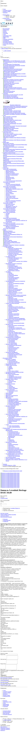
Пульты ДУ (10, 330)
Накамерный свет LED (11, 363)
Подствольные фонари (11, 457)
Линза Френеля (14, 130)
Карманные (12, 127)
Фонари (9, 233)
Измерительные (14, 128)
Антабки (8, 213)
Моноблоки (11, 445)
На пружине (11, 276)
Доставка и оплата (7, 10)
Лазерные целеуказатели (13, 433)
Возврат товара (6, 695)
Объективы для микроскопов (12, 173)
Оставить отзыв (4, 498)
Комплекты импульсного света (15, 257)
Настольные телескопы (20, 113)
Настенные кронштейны (13, 313)
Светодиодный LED (12, 361)
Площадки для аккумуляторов (15, 418)
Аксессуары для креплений (9, 212)
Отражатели (11, 375)
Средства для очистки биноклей (13, 184)
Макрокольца (11, 326)
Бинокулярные (14, 71)
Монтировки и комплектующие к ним (14, 188)
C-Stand (10, 366)
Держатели (10, 316)
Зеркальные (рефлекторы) (21, 106)
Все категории (6, 28)
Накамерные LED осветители (15, 267)
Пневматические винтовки (14, 451)
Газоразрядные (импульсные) (14, 345)
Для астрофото (9, 192)
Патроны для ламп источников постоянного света (15, 255)
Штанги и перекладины (13, 310)
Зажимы (10, 312)
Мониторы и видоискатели (12, 395)
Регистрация (8, 19)
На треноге (11, 136)
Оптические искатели (10, 195)
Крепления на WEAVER (13, 447)
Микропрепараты (10, 171)
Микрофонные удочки (13, 400)
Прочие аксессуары (12, 334)
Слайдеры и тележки (10, 383)
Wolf (9, 438)
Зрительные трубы (7, 35)
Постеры (8, 199)
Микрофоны (8, 397)
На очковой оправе (17, 120)
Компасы (10, 230)
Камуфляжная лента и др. (14, 454)
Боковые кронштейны (13, 444)
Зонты (8, 243)
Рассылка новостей (7, 714)
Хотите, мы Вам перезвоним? (15, 48)
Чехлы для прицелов (10, 211)
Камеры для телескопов (11, 187)
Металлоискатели (16, 242)
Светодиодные (11, 351)
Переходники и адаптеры (14, 270)
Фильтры (8, 194)
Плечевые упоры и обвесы (12, 379)
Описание (5, 519)
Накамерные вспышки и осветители (14, 263)
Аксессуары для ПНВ (8, 202)
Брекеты (10, 382)
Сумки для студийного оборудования (16, 333)
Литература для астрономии (12, 198)
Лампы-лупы (13, 122)
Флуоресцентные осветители (14, 250)
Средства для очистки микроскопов (14, 180)
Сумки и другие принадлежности (13, 185)
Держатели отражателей (13, 317)
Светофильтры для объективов (15, 327)
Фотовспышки (11, 264)
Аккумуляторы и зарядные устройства (16, 328)
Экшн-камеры (14, 241)
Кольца (10, 443)
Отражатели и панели (13, 285)
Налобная (11, 118)
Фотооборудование (7, 41)
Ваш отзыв (3, 669)
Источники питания (10, 204)
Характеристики (6, 520)
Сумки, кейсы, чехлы (10, 197)
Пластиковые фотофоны (13, 277)
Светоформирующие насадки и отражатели (15, 281)
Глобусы (10, 240)
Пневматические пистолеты (14, 452)
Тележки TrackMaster (13, 388)
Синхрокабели (11, 341)
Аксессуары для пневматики (9, 225)
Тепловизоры (6, 40)
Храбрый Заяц (11, 440)
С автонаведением (17, 110)
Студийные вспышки (10, 256)
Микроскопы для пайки (20, 73)
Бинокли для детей (17, 80)
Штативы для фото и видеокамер (15, 296)
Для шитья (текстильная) (20, 125)
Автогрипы (10, 391)
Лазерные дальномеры (8, 39)
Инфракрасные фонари (11, 207)
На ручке (10, 117)
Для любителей (14, 97)
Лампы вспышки (12, 260)
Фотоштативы (11, 408)
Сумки (7, 424)
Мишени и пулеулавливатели (12, 226)
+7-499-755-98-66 (7, 50)
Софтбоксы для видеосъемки (14, 377)
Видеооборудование (7, 42)
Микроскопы (6, 29)
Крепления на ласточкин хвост (15, 449)
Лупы (4, 34)
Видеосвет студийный (11, 359)
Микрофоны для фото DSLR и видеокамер (17, 401)
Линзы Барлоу (9, 190)
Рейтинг (2, 672)
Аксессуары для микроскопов (9, 169)
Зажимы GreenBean (12, 421)
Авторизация (9, 20)
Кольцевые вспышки (13, 265)
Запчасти (8, 176)
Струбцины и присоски (13, 300)
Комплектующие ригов (13, 415)
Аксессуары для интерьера (9, 228)
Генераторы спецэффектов (12, 352)
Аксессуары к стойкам (13, 370)
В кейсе (9, 77)
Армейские (11, 84)
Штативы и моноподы (11, 405)
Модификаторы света (10, 373)
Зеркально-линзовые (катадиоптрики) (14, 108)
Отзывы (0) (5, 521)
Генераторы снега (12, 355)
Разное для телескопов (11, 201)
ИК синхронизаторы (13, 339)
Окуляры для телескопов (11, 191)
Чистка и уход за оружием (14, 456)
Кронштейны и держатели (14, 419)
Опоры (7, 214)
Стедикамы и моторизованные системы (14, 372)
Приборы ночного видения (9, 152)
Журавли (10, 305)
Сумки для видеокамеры (13, 425)
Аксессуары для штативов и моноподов (17, 302)
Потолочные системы (13, 309)
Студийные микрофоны (13, 404)
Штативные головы (12, 298)
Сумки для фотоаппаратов (14, 426)
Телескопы (5, 33)
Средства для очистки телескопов (13, 200)
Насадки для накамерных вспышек (16, 283)
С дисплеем (12, 72)
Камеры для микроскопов (11, 170)
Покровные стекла (10, 177)
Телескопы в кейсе (17, 111)
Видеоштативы (11, 407)
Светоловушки (11, 340)
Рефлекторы (11, 286)
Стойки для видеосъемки (11, 365)
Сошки (7, 216)
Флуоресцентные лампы (13, 347)
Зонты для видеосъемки (13, 374)
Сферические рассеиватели (14, 290)
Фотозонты (10, 284)
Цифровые (11, 67)
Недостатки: (3, 663)
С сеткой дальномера (18, 151)
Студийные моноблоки (13, 258)
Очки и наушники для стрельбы (13, 458)
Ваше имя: (3, 654)
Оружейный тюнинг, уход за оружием (14, 453)
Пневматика (11, 439)
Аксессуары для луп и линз (9, 222)
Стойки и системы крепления (12, 303)
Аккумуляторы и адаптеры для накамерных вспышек (15, 269)
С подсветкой (13, 116)
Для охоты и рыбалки (19, 79)
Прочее (4, 31)
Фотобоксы (10, 321)
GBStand (10, 367)
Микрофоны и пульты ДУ (11, 206)
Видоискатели (11, 331)
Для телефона (13, 74)
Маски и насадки (9, 205)
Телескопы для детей (18, 94)
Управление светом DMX (14, 362)
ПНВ (4, 38)
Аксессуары (5, 167)
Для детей (11, 132)
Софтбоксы (10, 282)
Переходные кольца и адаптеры (15, 292)
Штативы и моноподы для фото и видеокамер (16, 295)
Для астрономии (15, 83)
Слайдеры (10, 386)
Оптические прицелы (13, 431)
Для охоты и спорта (17, 134)
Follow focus (11, 380)
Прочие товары (6, 428)
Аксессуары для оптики (8, 43)
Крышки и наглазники (11, 209)
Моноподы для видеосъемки (14, 409)
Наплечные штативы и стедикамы (16, 299)
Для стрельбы (13, 135)
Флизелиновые (11, 279)
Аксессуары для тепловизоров (10, 218)
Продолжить (3, 675)
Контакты (5, 12)
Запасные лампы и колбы (11, 344)
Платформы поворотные (13, 320)
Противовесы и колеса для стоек (15, 306)
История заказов (6, 712)
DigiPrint (10, 272)
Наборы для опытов (10, 172)
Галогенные (11, 346)
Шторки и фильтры (12, 291)
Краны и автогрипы (10, 389)
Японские (11, 92)
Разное (4, 45)
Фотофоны (8, 271)
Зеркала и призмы (10, 193)
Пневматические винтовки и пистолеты (15, 450)
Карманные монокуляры (20, 149)
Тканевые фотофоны (13, 278)
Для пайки (11, 129)
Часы (8, 239)
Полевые (10, 86)
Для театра (11, 81)
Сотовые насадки (12, 293)
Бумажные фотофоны (13, 275)
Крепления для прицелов (11, 442)
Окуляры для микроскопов (12, 174)
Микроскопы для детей (20, 60)
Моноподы (10, 297)
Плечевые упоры (12, 381)
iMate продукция (9, 396)
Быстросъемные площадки (14, 410)
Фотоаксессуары (9, 324)
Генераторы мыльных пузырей (15, 354)
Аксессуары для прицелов (9, 208)
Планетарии (12, 232)
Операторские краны (13, 390)
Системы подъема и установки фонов (16, 307)
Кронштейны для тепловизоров (13, 219)
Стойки (10, 304)
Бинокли (5, 32)
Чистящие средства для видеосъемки (16, 423)
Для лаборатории (16, 64)
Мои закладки (6, 713)
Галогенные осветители (13, 249)
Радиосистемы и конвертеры (14, 403)
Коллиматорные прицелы (14, 432)
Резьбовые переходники (13, 314)
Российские (12, 91)
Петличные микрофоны (13, 402)
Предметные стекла (10, 178)
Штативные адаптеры (13, 411)
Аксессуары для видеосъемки (12, 414)
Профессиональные (17, 87)
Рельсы (10, 384)
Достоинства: (4, 659)
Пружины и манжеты (10, 227)
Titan (9, 369)
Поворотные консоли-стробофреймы (16, 318)
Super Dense (11, 274)
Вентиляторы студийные (13, 353)
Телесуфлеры (9, 394)
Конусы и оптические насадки (15, 289)
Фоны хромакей (9, 393)
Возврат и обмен (7, 11)
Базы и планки (11, 446)
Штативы (8, 183)
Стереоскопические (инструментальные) (12, 70)
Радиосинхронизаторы (13, 338)
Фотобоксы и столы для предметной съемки (15, 319)
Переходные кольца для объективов (16, 325)
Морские (10, 85)
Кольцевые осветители (13, 253)
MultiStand (10, 368)
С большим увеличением (21, 88)
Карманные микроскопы (20, 76)
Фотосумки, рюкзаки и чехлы (15, 332)
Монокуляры (6, 36)
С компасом (12, 150)
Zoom (8, 90)
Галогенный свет (12, 360)
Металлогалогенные (12, 348)
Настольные (12, 121)
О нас (4, 9)
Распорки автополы (12, 311)
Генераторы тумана (12, 356)
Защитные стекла (12, 349)
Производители (6, 696)
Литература (8, 179)
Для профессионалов (18, 98)
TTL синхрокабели (12, 342)
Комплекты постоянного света (15, 248)
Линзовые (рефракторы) (15, 104)
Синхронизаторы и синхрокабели (13, 337)
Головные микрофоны (13, 398)
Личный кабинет (7, 710)
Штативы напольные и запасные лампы (15, 223)
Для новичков (14, 95)
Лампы (9, 422)
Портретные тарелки (13, 288)
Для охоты (11, 143)
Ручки (7, 215)
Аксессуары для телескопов (9, 186)
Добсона (10, 109)
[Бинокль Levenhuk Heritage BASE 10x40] (12, 470)
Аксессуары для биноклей (9, 181)
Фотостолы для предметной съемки (16, 323)
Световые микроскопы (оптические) (14, 66)
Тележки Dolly (11, 387)
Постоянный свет (10, 247)
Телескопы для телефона (20, 114)
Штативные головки (13, 412)
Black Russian (11, 437)
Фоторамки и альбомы (13, 335)
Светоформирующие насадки (14, 376)
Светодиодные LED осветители (15, 251)
